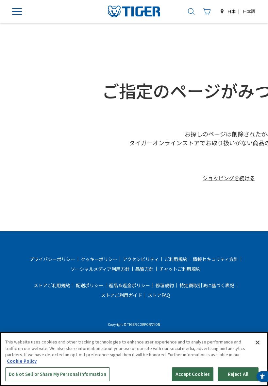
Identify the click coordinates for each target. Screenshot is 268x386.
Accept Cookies (193, 374)
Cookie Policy (22, 361)
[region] (134, 359)
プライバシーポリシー (52, 259)
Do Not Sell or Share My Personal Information (57, 374)
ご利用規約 (175, 259)
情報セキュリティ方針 (215, 259)
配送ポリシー (89, 285)
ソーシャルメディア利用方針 (100, 269)
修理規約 (165, 285)
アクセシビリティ (141, 259)
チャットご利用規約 (179, 269)
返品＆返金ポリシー (129, 285)
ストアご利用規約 (52, 285)
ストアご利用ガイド (121, 295)
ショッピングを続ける (229, 178)
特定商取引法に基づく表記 (206, 285)
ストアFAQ (159, 295)
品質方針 (144, 269)
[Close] (257, 342)
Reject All (238, 374)
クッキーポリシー (99, 259)
